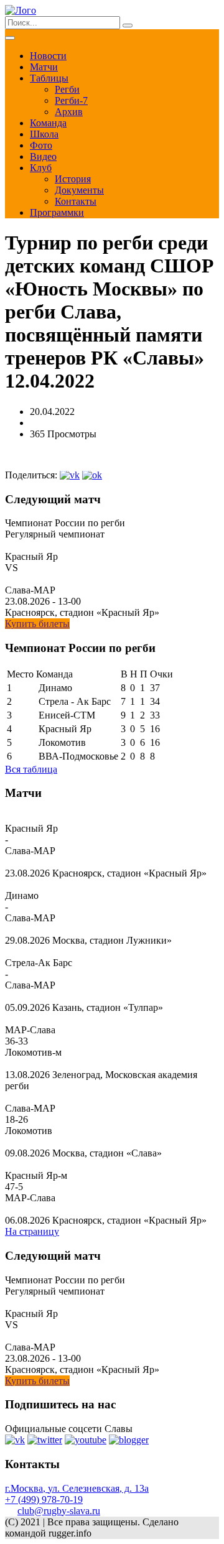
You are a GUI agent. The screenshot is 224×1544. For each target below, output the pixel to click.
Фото (41, 145)
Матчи (44, 67)
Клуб (41, 167)
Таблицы (49, 78)
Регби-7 (71, 100)
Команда (48, 123)
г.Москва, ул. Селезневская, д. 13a (77, 1488)
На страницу (32, 1231)
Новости (48, 55)
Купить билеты (37, 623)
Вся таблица (31, 769)
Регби (67, 89)
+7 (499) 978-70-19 (44, 1499)
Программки (57, 212)
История (73, 179)
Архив (69, 111)
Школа (44, 134)
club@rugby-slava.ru (58, 1510)
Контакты (75, 201)
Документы (79, 190)
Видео (43, 156)
